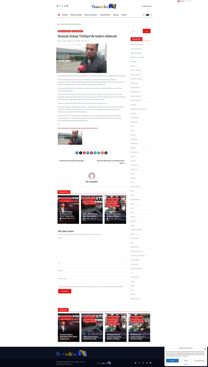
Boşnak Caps (134, 83)
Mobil (132, 191)
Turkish (182, 1)
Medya (132, 182)
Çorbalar (133, 113)
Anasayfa (186, 364)
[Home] (59, 15)
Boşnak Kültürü (105, 15)
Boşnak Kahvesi (135, 87)
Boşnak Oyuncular (136, 96)
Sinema (133, 234)
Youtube (133, 294)
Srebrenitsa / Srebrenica (90, 203)
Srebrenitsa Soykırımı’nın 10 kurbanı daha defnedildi (138, 337)
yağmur (133, 286)
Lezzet (132, 174)
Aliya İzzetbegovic (136, 49)
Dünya (132, 126)
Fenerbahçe (134, 139)
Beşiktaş (133, 66)
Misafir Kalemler (135, 186)
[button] (204, 348)
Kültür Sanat (134, 169)
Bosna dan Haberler (91, 15)
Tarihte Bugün (135, 260)
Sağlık (132, 225)
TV (131, 273)
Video (132, 281)
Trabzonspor (134, 264)
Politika (133, 217)
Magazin (133, 178)
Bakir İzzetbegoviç (136, 53)
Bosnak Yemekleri (136, 100)
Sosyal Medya (135, 238)
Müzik (132, 204)
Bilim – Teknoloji (136, 70)
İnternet (133, 161)
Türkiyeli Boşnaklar (76, 15)
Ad (59, 262)
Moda (132, 195)
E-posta (60, 270)
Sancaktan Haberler (136, 230)
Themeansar (68, 364)
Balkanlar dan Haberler (64, 31)
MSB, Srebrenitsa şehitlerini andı (90, 215)
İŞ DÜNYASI (134, 165)
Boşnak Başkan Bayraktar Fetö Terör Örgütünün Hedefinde (67, 214)
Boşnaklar (133, 105)
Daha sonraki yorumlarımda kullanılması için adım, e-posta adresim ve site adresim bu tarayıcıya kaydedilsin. (91, 286)
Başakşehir (134, 61)
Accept (172, 360)
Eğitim (132, 130)
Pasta (132, 212)
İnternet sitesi (62, 278)
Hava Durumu (135, 152)
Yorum (60, 238)
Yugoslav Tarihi (135, 299)
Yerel (132, 290)
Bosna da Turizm (136, 74)
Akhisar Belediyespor (137, 44)
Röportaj (133, 221)
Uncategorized (135, 277)
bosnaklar (65, 41)
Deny (185, 360)
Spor (132, 242)
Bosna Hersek (85, 41)
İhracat (133, 156)
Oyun (132, 208)
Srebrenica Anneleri (112, 203)
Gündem (124, 15)
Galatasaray (134, 143)
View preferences (199, 360)
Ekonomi (116, 15)
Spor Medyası (135, 247)
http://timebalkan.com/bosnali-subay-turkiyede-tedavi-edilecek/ (78, 128)
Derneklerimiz (135, 117)
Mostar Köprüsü (135, 199)
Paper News (59, 364)
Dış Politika (134, 122)
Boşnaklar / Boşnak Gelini (138, 109)
